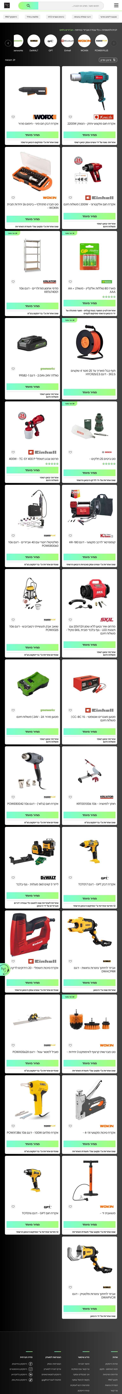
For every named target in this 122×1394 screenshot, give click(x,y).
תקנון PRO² (113, 1379)
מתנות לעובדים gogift (51, 1379)
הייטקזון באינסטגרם (18, 1369)
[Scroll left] (8, 43)
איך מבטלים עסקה (81, 1374)
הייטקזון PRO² (11, 16)
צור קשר (114, 1390)
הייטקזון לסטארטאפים (51, 1374)
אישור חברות (83, 1363)
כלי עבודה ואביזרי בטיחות (87, 29)
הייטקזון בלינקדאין (19, 1374)
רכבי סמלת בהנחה (82, 16)
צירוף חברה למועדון (52, 1369)
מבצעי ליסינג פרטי (109, 16)
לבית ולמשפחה (109, 29)
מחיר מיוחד (89, 135)
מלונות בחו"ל (32, 16)
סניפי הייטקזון (83, 1390)
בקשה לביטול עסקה (80, 1379)
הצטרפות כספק (54, 1363)
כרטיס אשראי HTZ (56, 16)
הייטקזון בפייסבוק (19, 1363)
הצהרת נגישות (111, 1385)
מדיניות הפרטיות (110, 1374)
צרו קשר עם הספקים (80, 1369)
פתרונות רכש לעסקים (79, 1385)
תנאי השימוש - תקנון (109, 1369)
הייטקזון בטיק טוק (19, 1379)
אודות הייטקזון (111, 1363)
